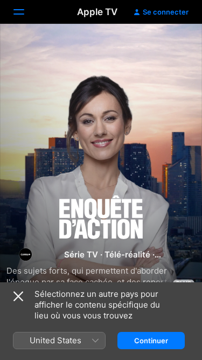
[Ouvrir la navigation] (25, 12)
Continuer (151, 340)
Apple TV (97, 11)
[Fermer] (18, 296)
